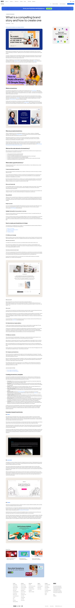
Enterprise (33, 1)
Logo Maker (22, 598)
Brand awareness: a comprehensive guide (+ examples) (23, 559)
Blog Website (22, 590)
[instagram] (16, 606)
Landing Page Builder (15, 591)
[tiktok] (18, 606)
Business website (23, 584)
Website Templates (15, 587)
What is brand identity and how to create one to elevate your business (11, 559)
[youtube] (15, 606)
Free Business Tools (23, 594)
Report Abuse (39, 587)
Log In (73, 1)
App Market (30, 590)
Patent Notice (46, 591)
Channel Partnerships (47, 584)
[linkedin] (22, 606)
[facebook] (13, 606)
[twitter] (20, 606)
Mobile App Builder (15, 601)
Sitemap (46, 593)
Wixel (13, 598)
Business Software (23, 591)
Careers (46, 594)
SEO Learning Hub (31, 587)
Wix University (22, 600)
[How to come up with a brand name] (36, 554)
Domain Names (15, 593)
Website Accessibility (31, 591)
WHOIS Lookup (15, 594)
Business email (23, 593)
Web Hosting (14, 590)
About (54, 594)
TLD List (14, 597)
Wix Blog (2, 3)
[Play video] (24, 75)
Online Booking (23, 597)
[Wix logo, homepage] (2, 1)
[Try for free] (10, 572)
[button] (55, 3)
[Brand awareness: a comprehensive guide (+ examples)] (24, 554)
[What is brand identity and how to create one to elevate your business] (11, 554)
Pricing (25, 1)
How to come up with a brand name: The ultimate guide (36, 559)
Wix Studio (29, 1)
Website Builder (15, 584)
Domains (21, 1)
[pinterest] (19, 606)
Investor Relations (47, 587)
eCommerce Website (23, 587)
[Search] (51, 4)
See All (41, 549)
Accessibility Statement (48, 590)
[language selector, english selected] (70, 1)
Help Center (39, 584)
